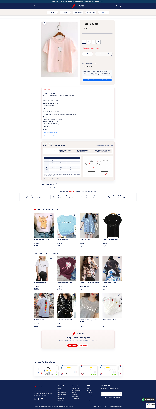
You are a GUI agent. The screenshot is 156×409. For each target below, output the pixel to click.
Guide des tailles (108, 37)
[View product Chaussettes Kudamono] (112, 305)
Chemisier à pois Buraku (65, 320)
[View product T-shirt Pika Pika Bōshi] (44, 225)
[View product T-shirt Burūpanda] (66, 225)
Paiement (89, 396)
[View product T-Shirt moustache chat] (112, 225)
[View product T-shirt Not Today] (44, 268)
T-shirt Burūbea (85, 240)
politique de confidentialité (114, 397)
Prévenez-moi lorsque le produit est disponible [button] (97, 79)
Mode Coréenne (91, 12)
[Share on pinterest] (92, 66)
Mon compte (75, 388)
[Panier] (120, 6)
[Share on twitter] (89, 66)
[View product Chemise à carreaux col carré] (89, 268)
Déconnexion (75, 398)
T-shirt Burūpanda (63, 240)
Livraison (89, 390)
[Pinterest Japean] (42, 399)
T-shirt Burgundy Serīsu (65, 283)
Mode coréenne (83, 345)
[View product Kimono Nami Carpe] (112, 268)
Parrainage (75, 396)
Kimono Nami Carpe (109, 283)
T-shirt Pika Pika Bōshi (41, 240)
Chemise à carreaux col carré (89, 283)
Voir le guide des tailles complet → (51, 179)
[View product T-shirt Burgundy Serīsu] (66, 268)
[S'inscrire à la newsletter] (120, 394)
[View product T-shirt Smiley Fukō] (44, 305)
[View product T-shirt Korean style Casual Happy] (89, 305)
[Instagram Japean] (35, 399)
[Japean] (78, 6)
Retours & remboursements (91, 393)
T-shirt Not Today (40, 283)
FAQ (88, 388)
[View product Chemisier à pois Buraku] (66, 305)
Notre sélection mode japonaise (52, 134)
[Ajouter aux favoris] (44, 23)
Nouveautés (60, 398)
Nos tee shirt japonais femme (51, 132)
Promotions (60, 400)
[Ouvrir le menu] (34, 5)
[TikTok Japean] (38, 399)
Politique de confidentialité (116, 406)
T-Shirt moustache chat (110, 240)
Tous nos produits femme (50, 135)
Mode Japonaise (78, 12)
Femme (65, 12)
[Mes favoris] (117, 6)
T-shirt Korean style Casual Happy (89, 320)
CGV (105, 406)
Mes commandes (76, 390)
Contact (89, 400)
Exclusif (103, 12)
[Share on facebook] (87, 66)
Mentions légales (97, 406)
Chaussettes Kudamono (110, 320)
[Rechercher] (37, 6)
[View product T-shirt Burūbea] (89, 225)
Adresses (74, 394)
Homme (52, 12)
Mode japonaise (72, 345)
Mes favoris (75, 392)
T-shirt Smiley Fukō (40, 320)
